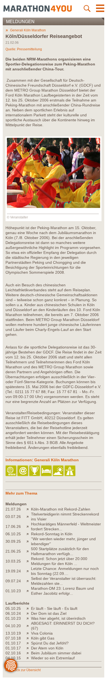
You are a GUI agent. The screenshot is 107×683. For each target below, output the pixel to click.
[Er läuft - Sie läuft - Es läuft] (28, 608)
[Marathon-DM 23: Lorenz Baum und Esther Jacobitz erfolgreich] (28, 590)
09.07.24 (13, 581)
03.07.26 (13, 516)
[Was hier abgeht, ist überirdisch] (28, 618)
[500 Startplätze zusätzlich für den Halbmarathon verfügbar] (28, 551)
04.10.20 (13, 626)
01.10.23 (13, 591)
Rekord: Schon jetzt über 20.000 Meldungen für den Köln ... (59, 561)
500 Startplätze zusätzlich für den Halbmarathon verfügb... (60, 551)
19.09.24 (13, 571)
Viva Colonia (42, 633)
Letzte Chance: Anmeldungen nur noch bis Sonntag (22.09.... (65, 571)
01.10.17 (13, 643)
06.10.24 (13, 613)
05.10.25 (13, 608)
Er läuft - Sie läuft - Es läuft (54, 608)
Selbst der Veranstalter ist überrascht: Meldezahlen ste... (63, 581)
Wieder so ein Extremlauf (53, 658)
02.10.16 (13, 653)
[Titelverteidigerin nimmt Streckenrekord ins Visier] (28, 516)
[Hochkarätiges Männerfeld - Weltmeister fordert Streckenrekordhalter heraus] (28, 526)
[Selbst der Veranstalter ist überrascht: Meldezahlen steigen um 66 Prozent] (28, 581)
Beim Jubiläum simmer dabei (56, 653)
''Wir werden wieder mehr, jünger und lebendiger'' (63, 541)
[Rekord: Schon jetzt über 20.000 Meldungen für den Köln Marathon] (28, 561)
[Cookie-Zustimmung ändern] (10, 665)
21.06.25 (13, 551)
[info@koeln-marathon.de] (23, 471)
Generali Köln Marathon (28, 30)
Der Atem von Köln (47, 648)
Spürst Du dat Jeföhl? (50, 643)
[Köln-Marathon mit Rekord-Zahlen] (28, 509)
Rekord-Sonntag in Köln (51, 534)
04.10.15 (13, 658)
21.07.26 (13, 509)
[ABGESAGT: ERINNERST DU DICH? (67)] (28, 625)
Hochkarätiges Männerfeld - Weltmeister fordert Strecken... (66, 526)
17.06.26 (13, 526)
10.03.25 (13, 561)
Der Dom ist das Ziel (48, 613)
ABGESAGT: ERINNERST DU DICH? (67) (63, 625)
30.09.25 (13, 541)
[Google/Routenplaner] (70, 471)
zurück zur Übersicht (25, 670)
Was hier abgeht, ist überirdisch (58, 618)
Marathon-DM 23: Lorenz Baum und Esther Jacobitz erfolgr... (62, 591)
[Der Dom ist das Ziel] (28, 613)
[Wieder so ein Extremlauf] (28, 658)
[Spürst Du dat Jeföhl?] (28, 643)
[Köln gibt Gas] (28, 638)
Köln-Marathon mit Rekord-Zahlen (60, 509)
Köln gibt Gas (42, 638)
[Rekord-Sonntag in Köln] (28, 534)
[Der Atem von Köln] (28, 648)
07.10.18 (13, 638)
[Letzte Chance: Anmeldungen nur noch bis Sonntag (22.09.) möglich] (28, 571)
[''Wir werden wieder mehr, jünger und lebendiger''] (28, 541)
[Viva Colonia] (28, 633)
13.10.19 (13, 633)
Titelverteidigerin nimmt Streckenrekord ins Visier (65, 516)
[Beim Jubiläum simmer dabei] (28, 653)
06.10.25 (13, 534)
